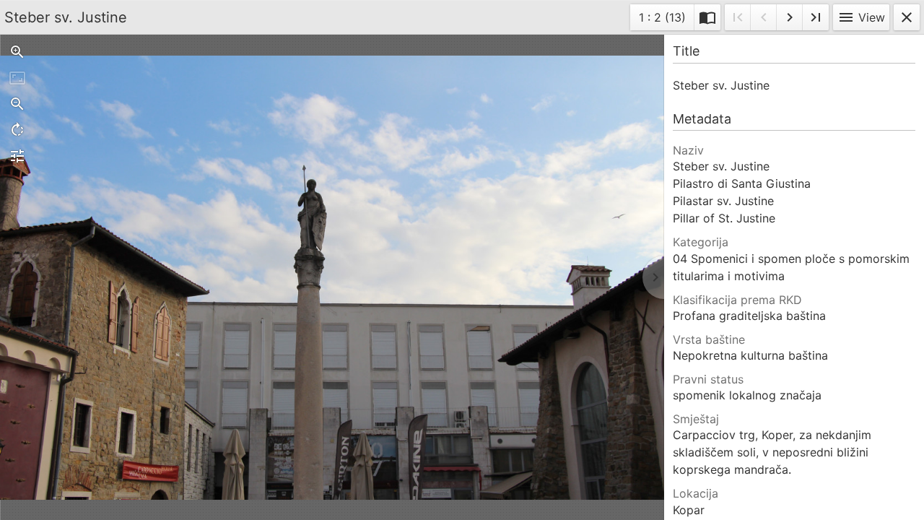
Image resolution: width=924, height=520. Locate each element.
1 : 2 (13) (662, 19)
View (861, 17)
